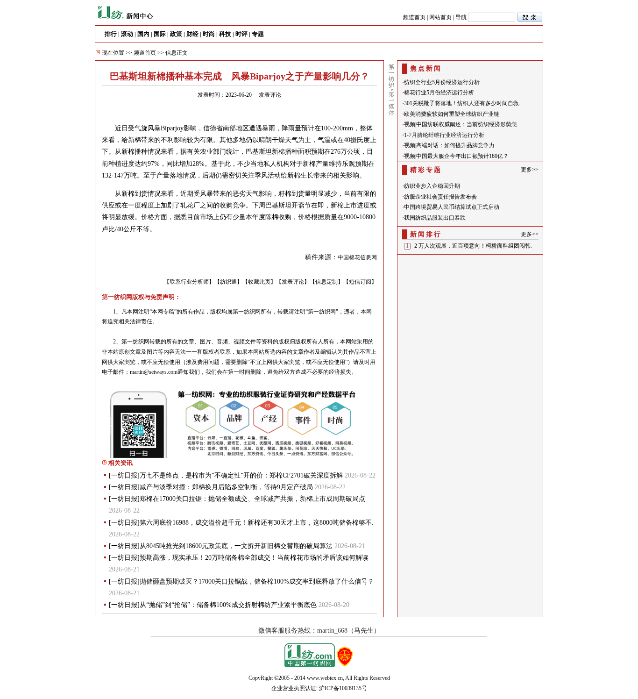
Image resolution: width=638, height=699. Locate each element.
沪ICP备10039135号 (343, 688)
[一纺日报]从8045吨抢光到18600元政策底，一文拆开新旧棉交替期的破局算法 (221, 545)
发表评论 (270, 95)
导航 (461, 17)
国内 (143, 33)
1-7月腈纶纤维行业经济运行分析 (444, 135)
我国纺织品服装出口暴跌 (435, 217)
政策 (176, 33)
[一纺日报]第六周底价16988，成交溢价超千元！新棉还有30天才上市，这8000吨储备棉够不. (241, 522)
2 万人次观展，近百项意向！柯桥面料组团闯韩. (473, 246)
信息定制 (326, 281)
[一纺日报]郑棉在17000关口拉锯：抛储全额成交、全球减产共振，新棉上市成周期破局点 (237, 498)
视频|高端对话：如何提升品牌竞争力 (449, 145)
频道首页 (414, 17)
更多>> (530, 169)
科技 (225, 33)
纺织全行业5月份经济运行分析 (442, 82)
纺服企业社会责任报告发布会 (440, 196)
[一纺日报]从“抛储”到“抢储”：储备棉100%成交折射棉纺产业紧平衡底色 (213, 604)
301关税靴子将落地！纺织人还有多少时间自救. (462, 103)
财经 (192, 33)
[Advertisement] (470, 315)
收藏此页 (259, 281)
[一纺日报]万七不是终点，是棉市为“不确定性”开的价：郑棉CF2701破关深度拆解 (226, 475)
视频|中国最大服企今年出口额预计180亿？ (456, 156)
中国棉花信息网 (357, 257)
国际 (160, 33)
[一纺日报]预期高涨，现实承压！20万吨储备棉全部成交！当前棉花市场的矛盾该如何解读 (239, 557)
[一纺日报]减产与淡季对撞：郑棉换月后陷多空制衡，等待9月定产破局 (211, 487)
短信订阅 (360, 281)
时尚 (209, 33)
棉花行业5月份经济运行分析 (439, 92)
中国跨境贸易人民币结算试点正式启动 (451, 207)
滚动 (127, 33)
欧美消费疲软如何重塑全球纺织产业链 (451, 114)
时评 (241, 33)
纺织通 (228, 281)
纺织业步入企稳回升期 (432, 186)
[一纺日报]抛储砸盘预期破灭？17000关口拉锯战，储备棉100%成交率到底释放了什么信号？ (241, 581)
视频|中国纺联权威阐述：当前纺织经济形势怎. (461, 124)
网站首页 (440, 17)
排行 (111, 33)
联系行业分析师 (189, 281)
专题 (258, 33)
